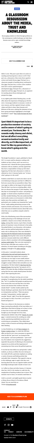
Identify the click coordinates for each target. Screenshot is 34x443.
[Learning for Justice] (9, 2)
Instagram (13, 407)
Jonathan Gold (17, 46)
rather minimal (20, 249)
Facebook (5, 425)
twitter (16, 407)
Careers (19, 432)
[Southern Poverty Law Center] (2, 2)
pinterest (30, 407)
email (8, 407)
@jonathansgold (11, 384)
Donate (9, 419)
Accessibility (29, 432)
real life (3, 194)
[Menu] (31, 2)
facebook (10, 407)
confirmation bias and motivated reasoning (14, 254)
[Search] (28, 2)
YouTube (12, 425)
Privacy (11, 432)
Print (28, 66)
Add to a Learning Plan (17, 61)
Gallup (3, 223)
